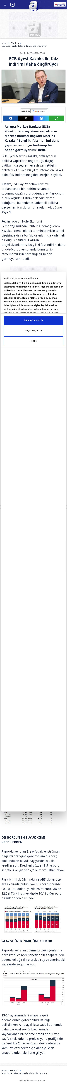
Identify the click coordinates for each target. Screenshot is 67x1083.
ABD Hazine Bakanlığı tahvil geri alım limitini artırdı (25, 1073)
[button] (10, 118)
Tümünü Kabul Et (33, 320)
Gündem (15, 43)
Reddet (33, 340)
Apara (4, 43)
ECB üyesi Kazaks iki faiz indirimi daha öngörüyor (24, 45)
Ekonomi (14, 1070)
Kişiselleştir (31, 330)
